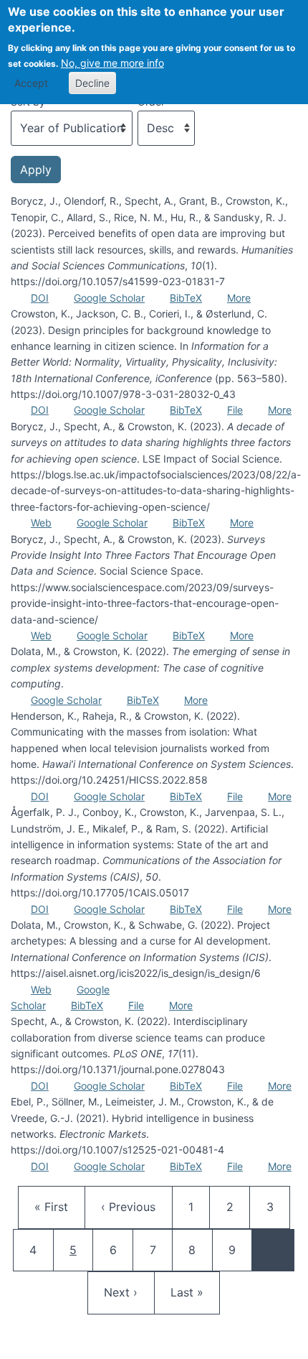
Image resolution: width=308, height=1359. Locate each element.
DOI (40, 298)
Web (41, 522)
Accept (31, 83)
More (239, 298)
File (235, 410)
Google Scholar (109, 298)
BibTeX (186, 298)
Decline (92, 83)
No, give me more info (112, 63)
